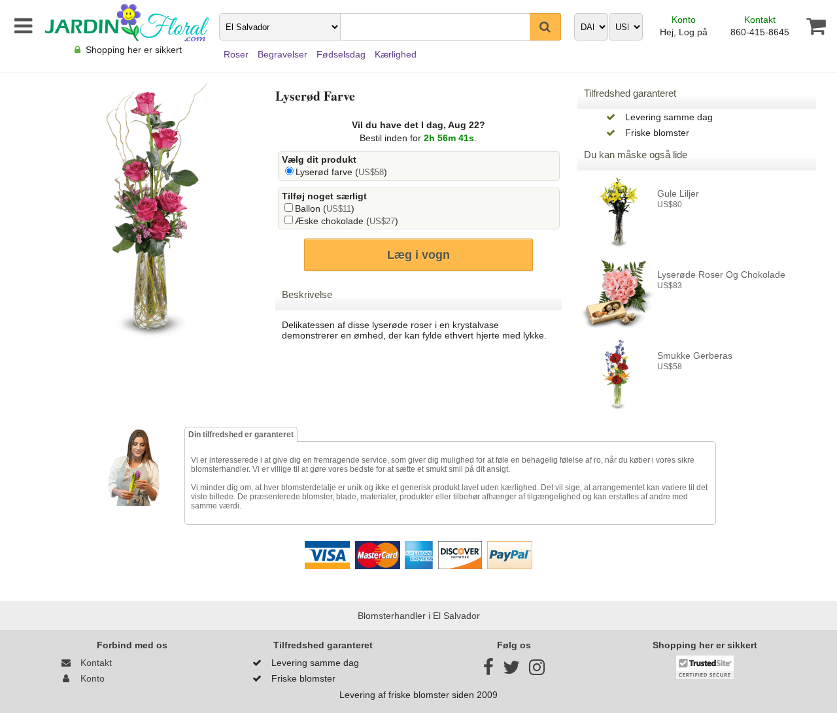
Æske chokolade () (346, 221)
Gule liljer (678, 193)
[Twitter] (511, 670)
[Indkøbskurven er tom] (808, 26)
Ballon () (324, 208)
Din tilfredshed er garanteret (241, 434)
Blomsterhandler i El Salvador (419, 615)
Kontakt (760, 19)
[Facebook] (488, 670)
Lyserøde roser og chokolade (721, 274)
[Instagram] (537, 670)
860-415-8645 (759, 32)
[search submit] (545, 27)
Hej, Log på (684, 32)
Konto (684, 19)
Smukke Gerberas (694, 355)
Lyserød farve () (341, 172)
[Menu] (21, 26)
